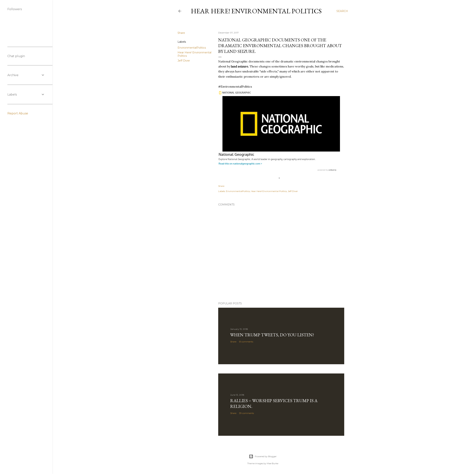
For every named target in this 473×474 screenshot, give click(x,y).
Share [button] (181, 33)
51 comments (246, 341)
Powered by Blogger (266, 456)
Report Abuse (17, 113)
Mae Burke (272, 463)
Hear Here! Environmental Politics (256, 11)
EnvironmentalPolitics (192, 47)
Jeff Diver (184, 60)
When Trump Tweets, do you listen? (272, 335)
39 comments (246, 413)
